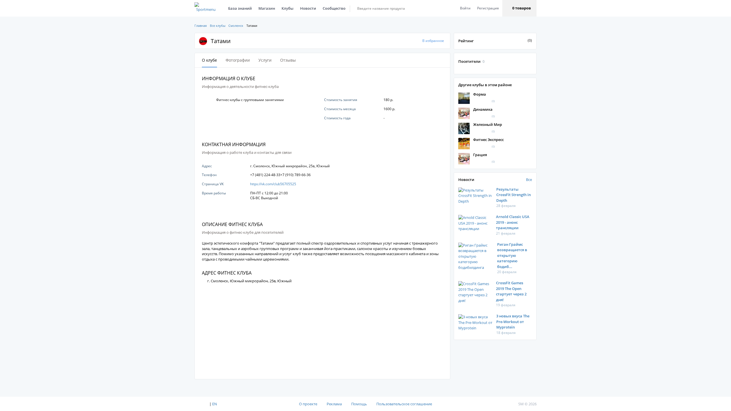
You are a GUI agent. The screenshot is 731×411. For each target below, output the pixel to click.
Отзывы (288, 60)
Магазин (266, 8)
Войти (465, 8)
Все (529, 179)
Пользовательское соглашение (404, 403)
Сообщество (334, 8)
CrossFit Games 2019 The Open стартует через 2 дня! (511, 291)
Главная (200, 25)
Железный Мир (487, 124)
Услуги (265, 60)
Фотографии (238, 60)
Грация (480, 154)
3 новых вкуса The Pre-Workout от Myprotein (512, 321)
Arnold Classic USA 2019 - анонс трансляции (512, 222)
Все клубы (217, 25)
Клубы (288, 8)
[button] (519, 8)
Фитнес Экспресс (488, 139)
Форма (479, 94)
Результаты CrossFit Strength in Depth (513, 195)
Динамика (483, 109)
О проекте (308, 403)
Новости (308, 8)
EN (214, 403)
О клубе (209, 60)
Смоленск (235, 25)
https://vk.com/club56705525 (273, 184)
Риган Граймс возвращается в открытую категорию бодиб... (512, 255)
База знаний (240, 8)
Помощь (359, 403)
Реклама (334, 403)
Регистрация (488, 8)
